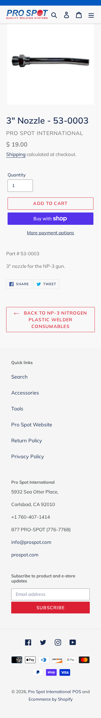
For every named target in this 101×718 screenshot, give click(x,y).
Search (19, 377)
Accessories (25, 392)
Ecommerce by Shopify (51, 699)
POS (76, 691)
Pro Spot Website (31, 424)
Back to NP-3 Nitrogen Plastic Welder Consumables (54, 319)
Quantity (17, 175)
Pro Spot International (49, 691)
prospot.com (24, 555)
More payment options (50, 232)
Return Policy (26, 440)
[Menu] (91, 14)
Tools (17, 408)
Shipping (16, 154)
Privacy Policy (27, 456)
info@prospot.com (31, 542)
